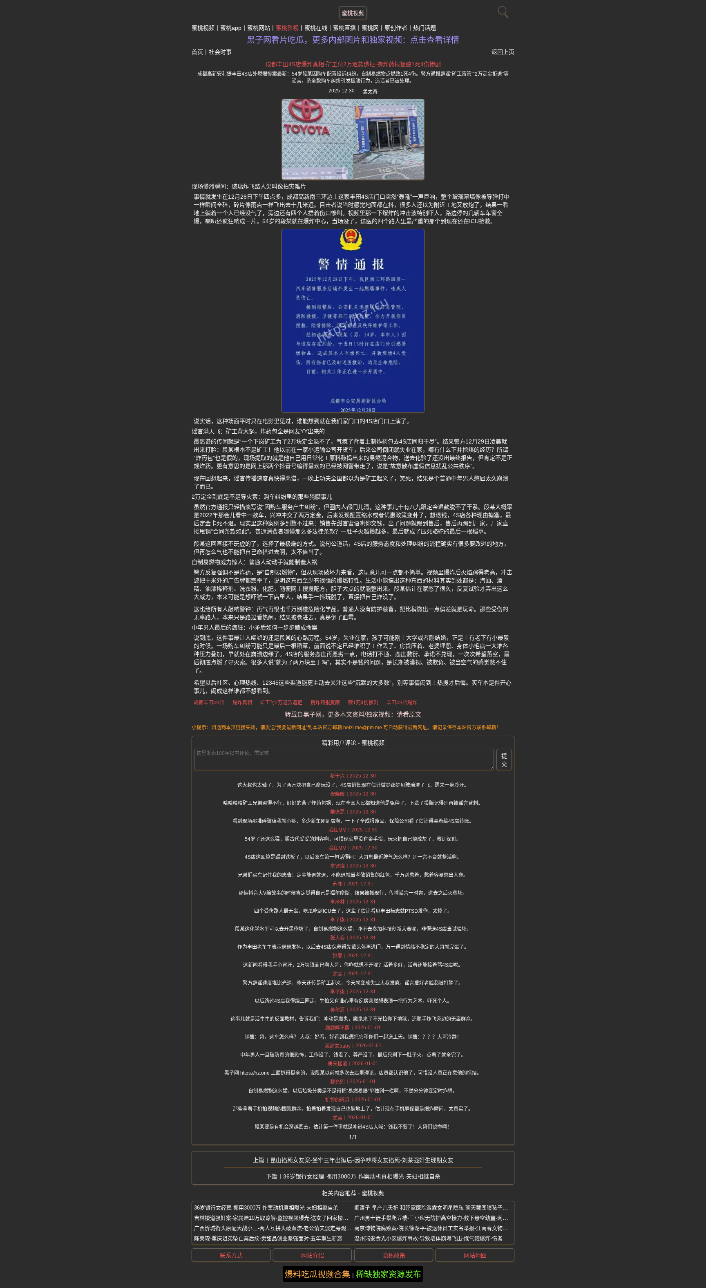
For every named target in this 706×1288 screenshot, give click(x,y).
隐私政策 (393, 1255)
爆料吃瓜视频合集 (317, 1274)
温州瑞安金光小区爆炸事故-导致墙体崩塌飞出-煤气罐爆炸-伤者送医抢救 (439, 1238)
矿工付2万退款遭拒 (281, 703)
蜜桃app (230, 28)
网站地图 (475, 1255)
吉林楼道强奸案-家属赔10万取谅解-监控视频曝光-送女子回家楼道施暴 (276, 1218)
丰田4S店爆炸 (402, 703)
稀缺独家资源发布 (388, 1274)
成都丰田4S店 (209, 703)
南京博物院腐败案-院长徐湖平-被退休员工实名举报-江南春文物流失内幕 (439, 1228)
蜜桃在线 (315, 28)
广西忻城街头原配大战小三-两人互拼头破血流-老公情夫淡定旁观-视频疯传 (281, 1228)
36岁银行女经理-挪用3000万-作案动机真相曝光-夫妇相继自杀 (361, 1176)
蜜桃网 (370, 28)
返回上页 (503, 52)
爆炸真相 (242, 703)
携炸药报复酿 (325, 703)
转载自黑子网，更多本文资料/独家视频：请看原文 (353, 714)
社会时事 (220, 52)
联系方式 (231, 1255)
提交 (504, 760)
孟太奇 (370, 92)
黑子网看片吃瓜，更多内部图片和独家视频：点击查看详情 (353, 40)
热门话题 (424, 28)
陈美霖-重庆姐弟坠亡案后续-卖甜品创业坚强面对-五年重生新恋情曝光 (276, 1238)
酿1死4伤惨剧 (363, 703)
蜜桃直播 (344, 28)
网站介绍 (312, 1255)
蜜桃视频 (353, 13)
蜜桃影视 (287, 28)
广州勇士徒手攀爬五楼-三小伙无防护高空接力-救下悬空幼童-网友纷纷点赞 (441, 1218)
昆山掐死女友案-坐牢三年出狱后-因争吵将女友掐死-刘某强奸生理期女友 (362, 1160)
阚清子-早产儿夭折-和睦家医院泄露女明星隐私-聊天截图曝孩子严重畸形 (439, 1208)
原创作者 (395, 28)
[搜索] (502, 10)
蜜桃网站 (258, 28)
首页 (197, 52)
